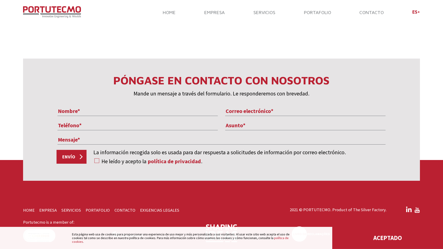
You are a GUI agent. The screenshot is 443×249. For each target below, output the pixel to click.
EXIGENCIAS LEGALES (159, 210)
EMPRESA (214, 12)
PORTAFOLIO (317, 12)
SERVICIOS (264, 12)
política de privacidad (174, 161)
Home (169, 12)
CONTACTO (371, 12)
